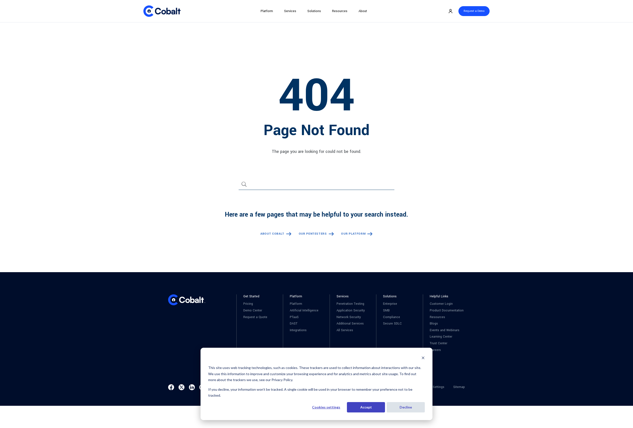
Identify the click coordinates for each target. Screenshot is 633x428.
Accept (366, 407)
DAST (293, 324)
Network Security (349, 317)
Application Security (351, 310)
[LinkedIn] (192, 387)
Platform (267, 11)
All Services (345, 330)
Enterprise (390, 304)
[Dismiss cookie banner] (423, 358)
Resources (339, 11)
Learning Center (441, 337)
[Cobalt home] (162, 11)
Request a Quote (255, 317)
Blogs (434, 324)
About (363, 11)
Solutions (314, 11)
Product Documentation (447, 310)
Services (290, 11)
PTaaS (294, 317)
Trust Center (438, 343)
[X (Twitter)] (181, 387)
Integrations (298, 330)
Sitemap (459, 387)
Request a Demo (474, 11)
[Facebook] (171, 387)
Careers (435, 350)
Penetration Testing (350, 304)
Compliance (391, 317)
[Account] (450, 11)
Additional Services (350, 324)
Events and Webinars (444, 330)
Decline (406, 407)
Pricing (248, 304)
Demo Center (252, 310)
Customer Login (441, 304)
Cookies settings (326, 407)
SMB (386, 310)
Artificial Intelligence (304, 310)
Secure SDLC (392, 324)
